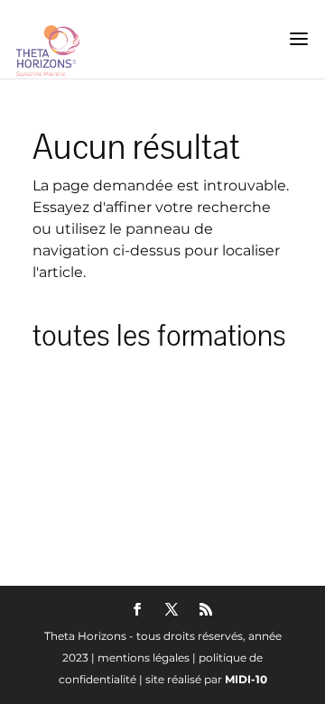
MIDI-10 (246, 679)
